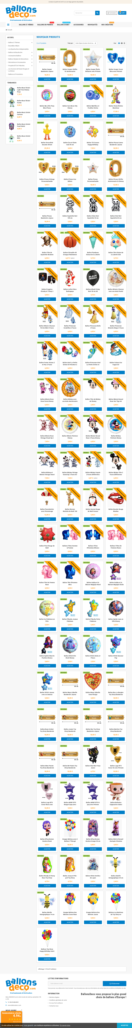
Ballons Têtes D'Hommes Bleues (93, 547)
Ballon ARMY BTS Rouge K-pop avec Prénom (70, 804)
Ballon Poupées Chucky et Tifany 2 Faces (47, 291)
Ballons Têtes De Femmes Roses (116, 547)
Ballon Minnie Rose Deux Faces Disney (47, 400)
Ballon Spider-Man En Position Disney (47, 657)
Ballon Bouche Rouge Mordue (116, 510)
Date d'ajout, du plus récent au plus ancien (86, 43)
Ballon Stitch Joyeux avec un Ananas (47, 693)
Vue (115, 43)
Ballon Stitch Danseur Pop (115, 657)
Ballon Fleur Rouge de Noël (47, 547)
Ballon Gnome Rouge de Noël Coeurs (93, 510)
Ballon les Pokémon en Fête (47, 620)
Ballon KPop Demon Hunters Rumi (47, 840)
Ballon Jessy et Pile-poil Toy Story (70, 877)
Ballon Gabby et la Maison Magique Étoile (116, 583)
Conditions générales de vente (58, 1000)
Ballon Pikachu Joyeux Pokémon (70, 620)
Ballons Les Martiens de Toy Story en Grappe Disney (116, 914)
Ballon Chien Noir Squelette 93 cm (93, 217)
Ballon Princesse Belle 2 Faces (93, 327)
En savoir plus (65, 1025)
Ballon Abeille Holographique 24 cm (116, 877)
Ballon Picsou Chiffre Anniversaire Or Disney (116, 180)
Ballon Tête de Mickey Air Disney (92, 400)
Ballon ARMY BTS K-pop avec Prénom (93, 803)
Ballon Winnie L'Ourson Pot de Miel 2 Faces (47, 327)
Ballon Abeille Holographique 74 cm (47, 913)
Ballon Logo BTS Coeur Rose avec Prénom (47, 804)
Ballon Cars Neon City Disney (70, 107)
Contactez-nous (53, 1006)
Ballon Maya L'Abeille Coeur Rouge (93, 693)
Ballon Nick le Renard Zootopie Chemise (116, 840)
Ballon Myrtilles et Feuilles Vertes (93, 107)
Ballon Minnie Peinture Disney (70, 437)
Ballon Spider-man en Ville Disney (115, 620)
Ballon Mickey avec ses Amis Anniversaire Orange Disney (70, 401)
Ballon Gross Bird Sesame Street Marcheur (47, 145)
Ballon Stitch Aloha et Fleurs (92, 657)
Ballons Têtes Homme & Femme (69, 547)
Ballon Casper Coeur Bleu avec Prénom (116, 70)
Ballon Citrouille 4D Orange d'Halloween (70, 253)
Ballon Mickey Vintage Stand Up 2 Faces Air (70, 473)
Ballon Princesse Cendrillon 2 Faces (70, 327)
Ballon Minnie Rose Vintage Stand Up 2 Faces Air (47, 438)
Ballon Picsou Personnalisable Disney (92, 181)
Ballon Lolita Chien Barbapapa (70, 290)
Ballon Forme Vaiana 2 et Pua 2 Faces (47, 363)
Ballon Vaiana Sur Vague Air (116, 363)
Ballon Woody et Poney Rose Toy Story (47, 877)
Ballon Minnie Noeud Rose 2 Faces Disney (93, 437)
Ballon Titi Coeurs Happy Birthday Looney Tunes (93, 145)
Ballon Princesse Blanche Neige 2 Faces (116, 327)
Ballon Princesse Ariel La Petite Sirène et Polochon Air (92, 365)
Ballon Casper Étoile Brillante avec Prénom (93, 70)
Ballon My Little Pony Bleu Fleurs (47, 107)
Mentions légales (54, 997)
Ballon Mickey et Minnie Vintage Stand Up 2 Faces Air (47, 474)
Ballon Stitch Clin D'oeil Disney (70, 657)
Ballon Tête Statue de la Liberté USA (115, 253)
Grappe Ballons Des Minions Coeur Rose (70, 913)
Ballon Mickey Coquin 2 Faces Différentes (93, 473)
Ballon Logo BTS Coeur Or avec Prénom (116, 767)
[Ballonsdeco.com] (21, 13)
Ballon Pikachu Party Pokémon (93, 620)
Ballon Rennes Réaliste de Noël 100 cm (70, 511)
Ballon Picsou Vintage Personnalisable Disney (47, 181)
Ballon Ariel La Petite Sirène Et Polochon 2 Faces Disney (70, 365)
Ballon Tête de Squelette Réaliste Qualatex (47, 254)
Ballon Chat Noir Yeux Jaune (92, 767)
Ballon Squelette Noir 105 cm (70, 217)
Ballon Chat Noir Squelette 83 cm (115, 217)
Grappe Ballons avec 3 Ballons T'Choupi (70, 840)
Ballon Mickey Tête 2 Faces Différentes (116, 473)
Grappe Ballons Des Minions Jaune (93, 913)
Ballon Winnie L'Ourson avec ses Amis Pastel (116, 290)
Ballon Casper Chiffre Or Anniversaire (70, 70)
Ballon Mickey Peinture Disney (115, 437)
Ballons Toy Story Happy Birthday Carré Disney (47, 951)
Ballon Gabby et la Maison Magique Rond (93, 583)
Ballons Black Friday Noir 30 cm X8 (93, 290)
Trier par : (70, 43)
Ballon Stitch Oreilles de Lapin (93, 877)
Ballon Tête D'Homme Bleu (70, 583)
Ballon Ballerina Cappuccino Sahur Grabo (116, 804)
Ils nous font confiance (56, 1003)
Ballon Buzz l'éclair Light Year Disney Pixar (23, 90)
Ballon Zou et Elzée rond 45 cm (70, 144)
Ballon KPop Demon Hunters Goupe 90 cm (93, 840)
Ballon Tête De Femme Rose (47, 583)
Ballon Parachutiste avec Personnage (47, 510)
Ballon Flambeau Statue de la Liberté (93, 253)
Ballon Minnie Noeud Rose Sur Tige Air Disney (116, 401)
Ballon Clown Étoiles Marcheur (116, 107)
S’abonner (115, 984)
